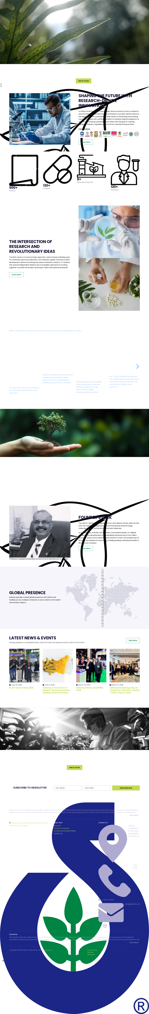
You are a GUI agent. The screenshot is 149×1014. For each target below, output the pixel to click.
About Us (57, 825)
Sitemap (90, 952)
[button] (137, 366)
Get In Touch (83, 81)
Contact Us (58, 833)
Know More (85, 142)
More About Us (66, 81)
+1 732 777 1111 (134, 866)
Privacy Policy (92, 950)
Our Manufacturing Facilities (65, 831)
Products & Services (61, 828)
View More (133, 640)
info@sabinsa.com (132, 904)
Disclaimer (91, 955)
